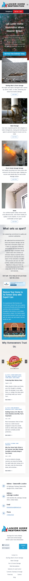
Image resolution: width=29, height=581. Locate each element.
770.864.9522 (10, 515)
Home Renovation (15, 407)
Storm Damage (8, 377)
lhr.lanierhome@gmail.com (14, 507)
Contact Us (14, 555)
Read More (8, 399)
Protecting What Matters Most (13, 380)
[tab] (13, 368)
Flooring (13, 443)
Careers (20, 574)
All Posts (7, 374)
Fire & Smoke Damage (14, 563)
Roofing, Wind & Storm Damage (14, 558)
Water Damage (16, 377)
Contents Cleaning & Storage (14, 572)
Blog (14, 577)
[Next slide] (26, 361)
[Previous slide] (3, 361)
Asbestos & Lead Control (14, 569)
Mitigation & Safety (16, 376)
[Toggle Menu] (27, 4)
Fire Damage (8, 376)
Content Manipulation (16, 374)
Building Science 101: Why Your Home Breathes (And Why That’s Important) (14, 414)
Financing (9, 574)
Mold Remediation (14, 566)
